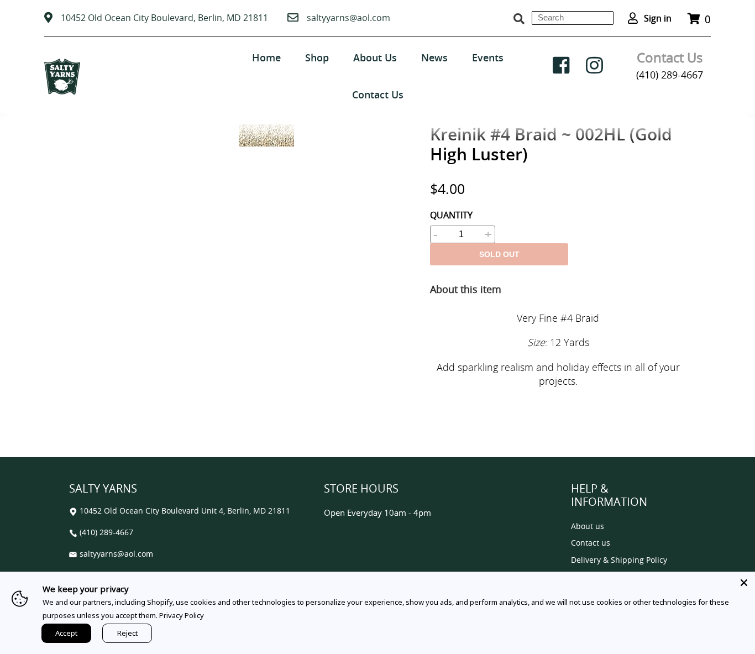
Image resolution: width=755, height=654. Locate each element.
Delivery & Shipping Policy (619, 560)
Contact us (590, 543)
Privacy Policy (181, 615)
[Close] (743, 582)
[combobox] (573, 18)
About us (587, 526)
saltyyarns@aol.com (348, 18)
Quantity (451, 215)
